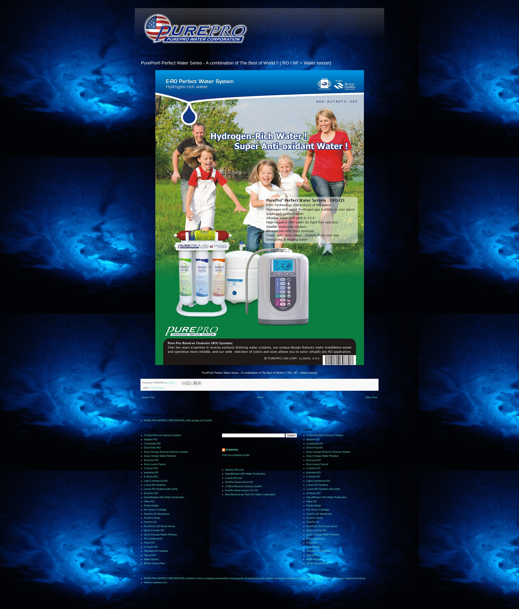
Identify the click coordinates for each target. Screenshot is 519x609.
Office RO (149, 501)
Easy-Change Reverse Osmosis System (166, 452)
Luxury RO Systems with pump (161, 489)
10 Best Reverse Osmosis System (162, 435)
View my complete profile (236, 455)
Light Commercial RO (156, 480)
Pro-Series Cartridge (155, 509)
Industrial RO (151, 472)
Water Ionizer (151, 559)
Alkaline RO (150, 439)
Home (260, 397)
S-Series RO (151, 547)
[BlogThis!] (188, 383)
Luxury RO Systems (155, 485)
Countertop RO (152, 443)
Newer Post (148, 397)
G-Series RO (151, 468)
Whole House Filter (154, 563)
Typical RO (150, 555)
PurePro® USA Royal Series (159, 526)
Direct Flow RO (152, 447)
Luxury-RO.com (233, 478)
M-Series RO (151, 493)
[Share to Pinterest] (199, 383)
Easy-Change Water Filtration (160, 456)
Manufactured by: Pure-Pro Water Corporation (250, 494)
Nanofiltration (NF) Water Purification (164, 497)
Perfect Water (157, 387)
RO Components (153, 538)
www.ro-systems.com (155, 582)
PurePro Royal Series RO (239, 482)
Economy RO (151, 460)
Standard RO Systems (156, 551)
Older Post (371, 397)
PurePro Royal (152, 518)
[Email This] (184, 383)
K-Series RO (151, 476)
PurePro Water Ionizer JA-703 (241, 490)
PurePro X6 (150, 522)
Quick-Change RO (154, 530)
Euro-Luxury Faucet (155, 464)
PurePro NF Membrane (156, 514)
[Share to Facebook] (195, 383)
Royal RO (149, 542)
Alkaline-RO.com (234, 469)
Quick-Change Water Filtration (160, 534)
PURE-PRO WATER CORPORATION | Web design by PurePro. (178, 420)
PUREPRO (232, 449)
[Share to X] (192, 383)
